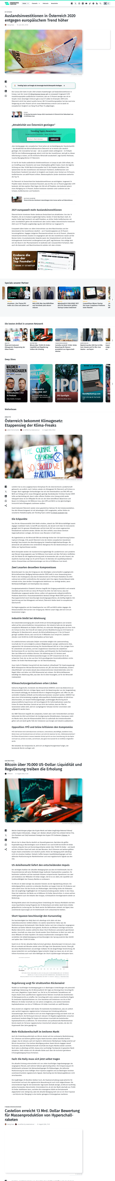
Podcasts (45, 3)
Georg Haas (10, 25)
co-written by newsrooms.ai (31, 430)
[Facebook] (72, 3)
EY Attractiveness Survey (36, 94)
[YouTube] (86, 3)
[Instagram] (79, 3)
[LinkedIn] (83, 3)
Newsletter (54, 3)
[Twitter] (76, 3)
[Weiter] (112, 299)
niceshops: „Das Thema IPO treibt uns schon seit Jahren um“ (18, 304)
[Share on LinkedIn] (6, 91)
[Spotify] (93, 3)
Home (24, 3)
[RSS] (97, 3)
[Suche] (100, 3)
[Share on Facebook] (6, 81)
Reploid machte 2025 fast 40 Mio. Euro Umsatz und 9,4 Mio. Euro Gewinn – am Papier (91, 347)
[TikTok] (90, 3)
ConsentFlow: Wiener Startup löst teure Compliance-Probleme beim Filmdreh (94, 305)
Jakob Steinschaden (13, 430)
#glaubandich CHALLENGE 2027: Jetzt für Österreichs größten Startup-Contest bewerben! (68, 305)
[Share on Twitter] (6, 86)
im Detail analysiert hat (59, 513)
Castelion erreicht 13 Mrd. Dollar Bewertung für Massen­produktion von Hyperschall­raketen (66, 348)
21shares (64, 835)
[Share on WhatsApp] (6, 96)
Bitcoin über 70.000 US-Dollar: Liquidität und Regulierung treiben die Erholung (40, 347)
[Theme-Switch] (107, 3)
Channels (34, 3)
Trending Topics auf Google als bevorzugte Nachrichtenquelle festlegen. (40, 85)
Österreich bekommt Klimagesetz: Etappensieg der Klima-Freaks (15, 347)
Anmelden (54, 139)
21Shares (10, 773)
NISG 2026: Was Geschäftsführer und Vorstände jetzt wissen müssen (43, 305)
